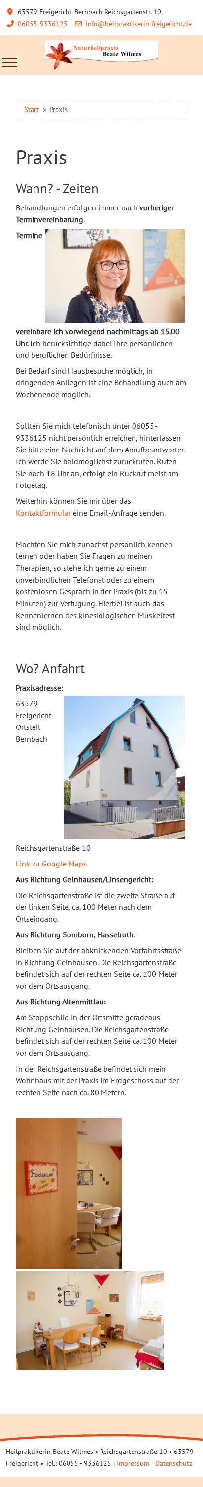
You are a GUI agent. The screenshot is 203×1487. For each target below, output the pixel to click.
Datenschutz (173, 1463)
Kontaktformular (43, 513)
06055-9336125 (43, 23)
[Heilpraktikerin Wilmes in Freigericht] (101, 55)
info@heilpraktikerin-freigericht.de (139, 23)
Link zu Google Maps (51, 863)
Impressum (133, 1463)
